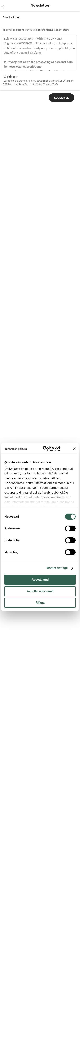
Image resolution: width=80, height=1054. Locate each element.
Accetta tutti (40, 579)
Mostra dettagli (57, 568)
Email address (12, 17)
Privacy (12, 76)
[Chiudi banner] (74, 448)
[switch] (70, 528)
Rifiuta (40, 602)
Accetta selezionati (40, 591)
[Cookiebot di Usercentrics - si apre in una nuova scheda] (45, 448)
